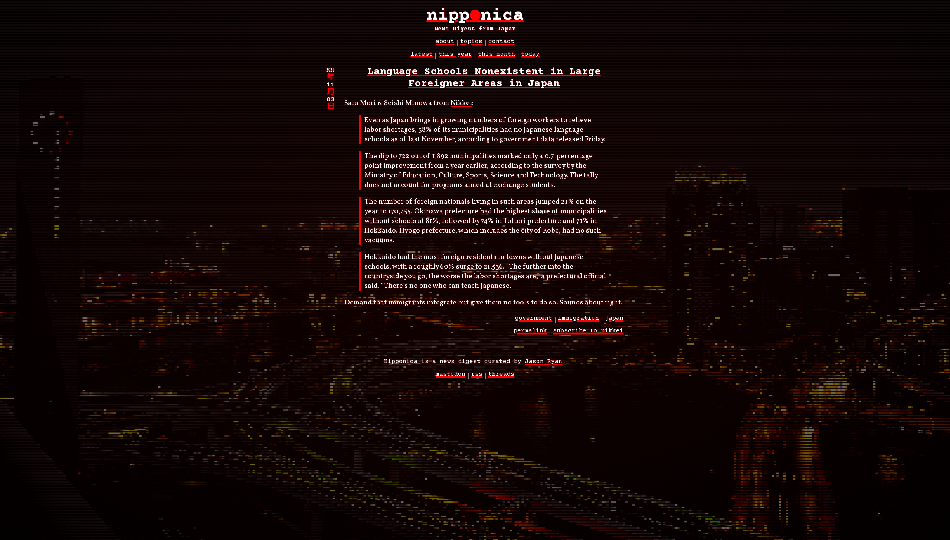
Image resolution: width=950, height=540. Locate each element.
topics (471, 41)
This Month (496, 54)
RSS (476, 374)
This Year (455, 54)
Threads (501, 374)
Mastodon (450, 374)
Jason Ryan (543, 361)
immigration (578, 318)
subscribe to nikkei (588, 330)
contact (501, 41)
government (533, 318)
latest (421, 54)
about (445, 41)
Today (530, 54)
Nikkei (461, 103)
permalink (530, 330)
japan (614, 318)
